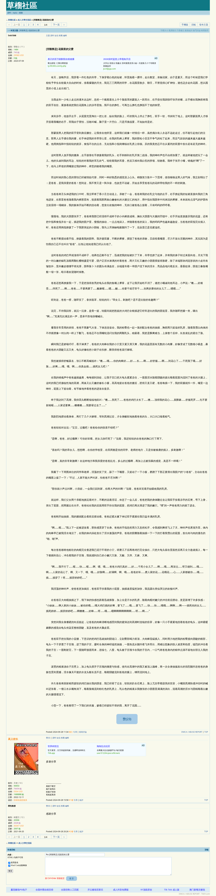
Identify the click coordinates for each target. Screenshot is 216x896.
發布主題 (203, 24)
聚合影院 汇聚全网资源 (61, 62)
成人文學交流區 (24, 19)
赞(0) (48, 737)
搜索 (21, 12)
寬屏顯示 (172, 30)
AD (156, 58)
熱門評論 (196, 30)
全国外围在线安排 (44, 889)
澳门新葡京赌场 (197, 889)
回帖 (193, 24)
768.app (51, 753)
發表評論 (83, 732)
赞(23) (127, 719)
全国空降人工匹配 (70, 889)
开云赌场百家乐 (95, 889)
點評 (81, 800)
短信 (15, 12)
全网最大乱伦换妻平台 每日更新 (121, 749)
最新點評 (188, 30)
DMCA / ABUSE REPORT (191, 732)
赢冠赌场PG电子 (19, 889)
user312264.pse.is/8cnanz (108, 753)
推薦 (61, 35)
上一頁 (16, 24)
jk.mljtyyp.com (109, 68)
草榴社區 (12, 19)
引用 (75, 732)
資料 (9, 12)
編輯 (65, 35)
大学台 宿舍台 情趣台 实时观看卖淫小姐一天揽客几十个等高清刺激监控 (130, 63)
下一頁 (56, 24)
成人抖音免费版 (121, 889)
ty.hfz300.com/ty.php (57, 66)
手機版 (185, 24)
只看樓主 (180, 30)
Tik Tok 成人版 (171, 889)
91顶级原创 (146, 889)
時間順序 (204, 30)
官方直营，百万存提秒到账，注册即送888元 (66, 749)
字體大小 (164, 30)
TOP (206, 732)
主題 (48, 35)
